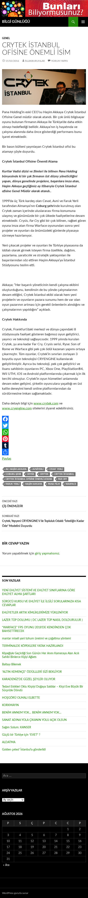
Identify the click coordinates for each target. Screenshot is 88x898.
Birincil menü (83, 22)
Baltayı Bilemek (11, 664)
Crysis (30, 474)
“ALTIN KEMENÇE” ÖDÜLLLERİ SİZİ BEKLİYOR (32, 671)
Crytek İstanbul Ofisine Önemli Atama (29, 479)
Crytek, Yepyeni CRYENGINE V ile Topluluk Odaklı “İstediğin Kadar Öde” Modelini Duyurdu (43, 521)
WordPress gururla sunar (15, 893)
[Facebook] (44, 419)
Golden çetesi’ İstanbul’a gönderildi (24, 749)
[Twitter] (44, 425)
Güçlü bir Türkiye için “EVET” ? (21, 734)
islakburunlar (35, 61)
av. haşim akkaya (16, 469)
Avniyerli (38, 469)
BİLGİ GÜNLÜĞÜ (16, 22)
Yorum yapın (59, 61)
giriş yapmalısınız (47, 553)
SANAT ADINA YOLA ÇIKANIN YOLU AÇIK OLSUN (34, 720)
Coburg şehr (13, 474)
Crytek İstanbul (64, 474)
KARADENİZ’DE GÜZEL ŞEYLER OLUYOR (28, 679)
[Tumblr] (44, 445)
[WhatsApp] (44, 432)
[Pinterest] (44, 439)
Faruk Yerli (12, 484)
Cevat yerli (56, 469)
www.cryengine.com (17, 408)
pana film (54, 484)
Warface (70, 484)
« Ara (6, 865)
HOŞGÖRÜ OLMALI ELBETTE (21, 697)
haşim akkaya (33, 484)
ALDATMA (8, 742)
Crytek (44, 474)
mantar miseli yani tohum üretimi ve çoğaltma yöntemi (36, 638)
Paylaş (6, 458)
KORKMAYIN (10, 705)
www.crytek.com (46, 403)
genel (6, 38)
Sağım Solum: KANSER (16, 727)
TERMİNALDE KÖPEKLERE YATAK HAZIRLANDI (32, 646)
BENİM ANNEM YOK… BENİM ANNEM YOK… (31, 712)
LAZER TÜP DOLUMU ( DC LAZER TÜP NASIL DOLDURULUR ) (42, 620)
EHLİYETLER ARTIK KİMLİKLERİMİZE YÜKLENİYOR (35, 612)
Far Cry (62, 479)
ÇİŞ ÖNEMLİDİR (12, 504)
